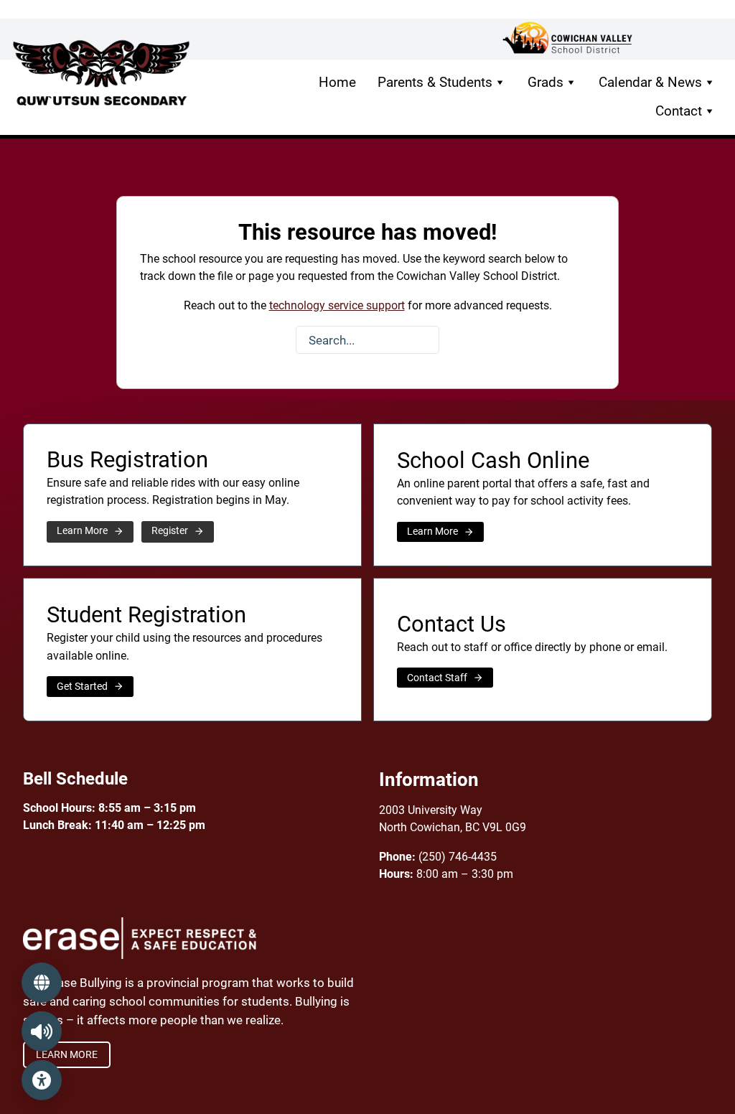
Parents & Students (435, 82)
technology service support (337, 305)
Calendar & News (650, 82)
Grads (545, 82)
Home (337, 82)
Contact (678, 111)
